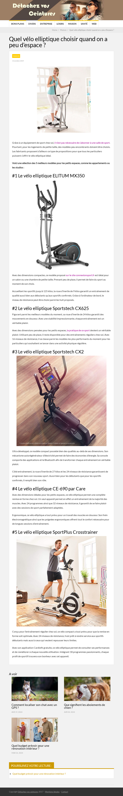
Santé (84, 23)
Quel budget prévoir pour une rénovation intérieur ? (30, 747)
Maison (72, 23)
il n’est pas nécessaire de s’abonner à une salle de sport (82, 142)
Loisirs (60, 23)
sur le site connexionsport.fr (80, 275)
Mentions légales (52, 792)
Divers (32, 23)
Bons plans (17, 23)
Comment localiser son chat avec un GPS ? (34, 706)
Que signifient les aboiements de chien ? (84, 706)
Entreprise (46, 23)
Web (94, 23)
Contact (64, 792)
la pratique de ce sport (78, 330)
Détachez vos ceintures (28, 792)
